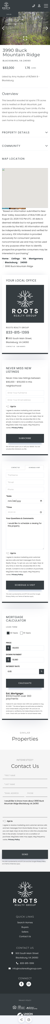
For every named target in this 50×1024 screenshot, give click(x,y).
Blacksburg (11, 262)
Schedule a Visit (34, 468)
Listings (15, 258)
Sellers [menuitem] (25, 931)
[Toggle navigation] (46, 5)
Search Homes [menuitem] (25, 922)
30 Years (14, 633)
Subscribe (25, 438)
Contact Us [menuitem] (25, 936)
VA (24, 258)
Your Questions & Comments (20, 518)
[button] (4, 28)
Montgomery (36, 258)
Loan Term (11, 627)
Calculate (25, 683)
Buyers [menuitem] (24, 927)
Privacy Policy (17, 428)
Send (25, 854)
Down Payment (14, 654)
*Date (8, 496)
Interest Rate (13, 666)
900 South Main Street (27, 955)
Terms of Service (23, 596)
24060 (23, 262)
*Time (9, 507)
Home (5, 258)
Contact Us (10, 346)
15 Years (27, 633)
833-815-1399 (33, 6)
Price (8, 642)
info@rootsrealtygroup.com (27, 968)
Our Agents (20, 346)
